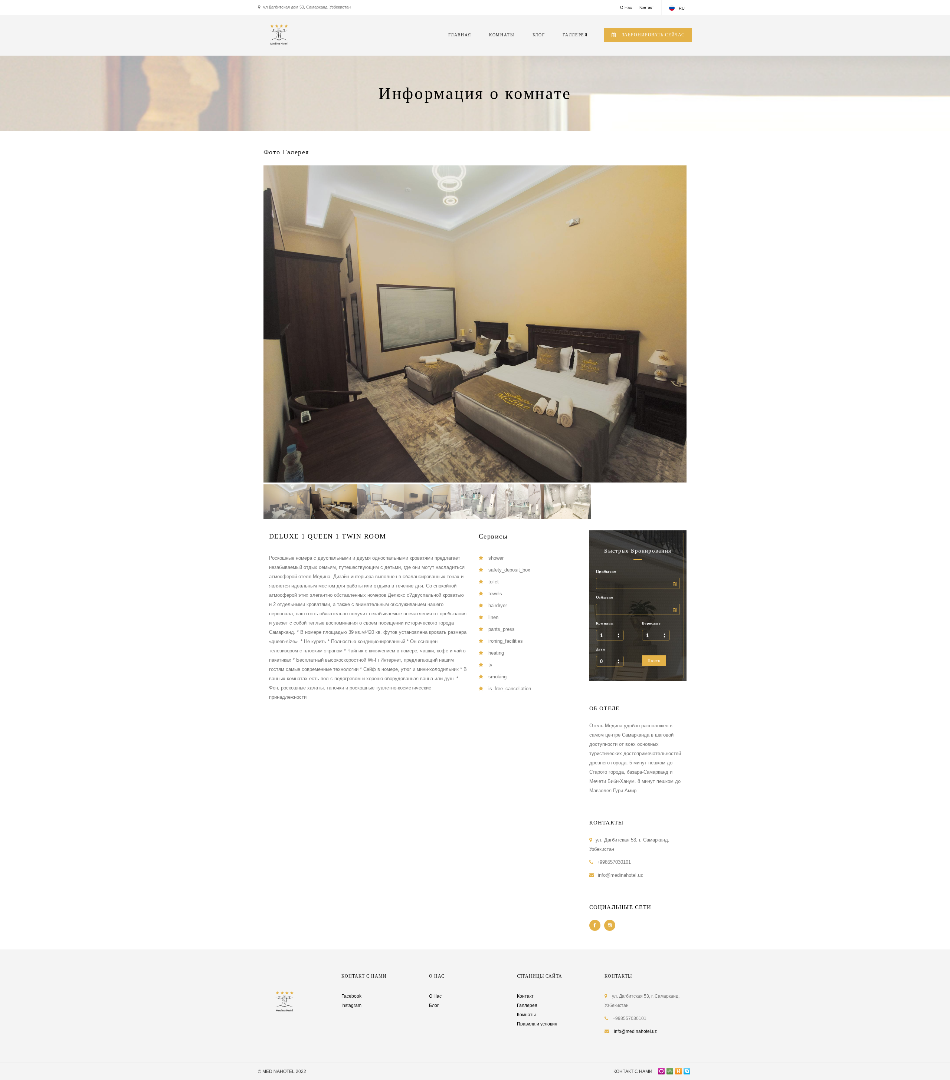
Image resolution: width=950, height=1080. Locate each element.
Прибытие (606, 571)
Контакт (646, 7)
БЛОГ (539, 35)
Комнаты (605, 623)
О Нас (626, 7)
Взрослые (651, 623)
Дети (600, 649)
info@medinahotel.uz (635, 1031)
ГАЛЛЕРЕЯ (575, 35)
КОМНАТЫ (502, 35)
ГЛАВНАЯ (459, 35)
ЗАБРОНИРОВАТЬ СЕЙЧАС (652, 34)
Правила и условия (537, 1024)
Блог (434, 1005)
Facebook (351, 996)
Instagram (351, 1005)
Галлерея (527, 1005)
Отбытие (604, 597)
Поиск (654, 660)
